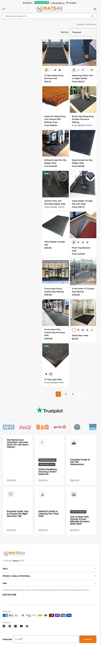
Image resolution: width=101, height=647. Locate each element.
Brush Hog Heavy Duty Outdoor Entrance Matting (83, 119)
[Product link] (55, 62)
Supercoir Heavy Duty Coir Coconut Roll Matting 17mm (54, 119)
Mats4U (16, 560)
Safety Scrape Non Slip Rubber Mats (55, 161)
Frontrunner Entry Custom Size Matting (54, 290)
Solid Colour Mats (80, 335)
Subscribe (88, 639)
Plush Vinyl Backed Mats (81, 249)
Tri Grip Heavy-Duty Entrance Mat (53, 77)
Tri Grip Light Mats (53, 379)
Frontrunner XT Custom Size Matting (83, 290)
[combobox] (49, 16)
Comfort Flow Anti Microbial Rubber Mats (54, 202)
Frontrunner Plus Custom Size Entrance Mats (54, 332)
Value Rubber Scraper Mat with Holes (82, 202)
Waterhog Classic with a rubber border (82, 77)
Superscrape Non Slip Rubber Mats (82, 161)
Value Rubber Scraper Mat (54, 243)
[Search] (93, 16)
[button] (4, 9)
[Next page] (80, 394)
